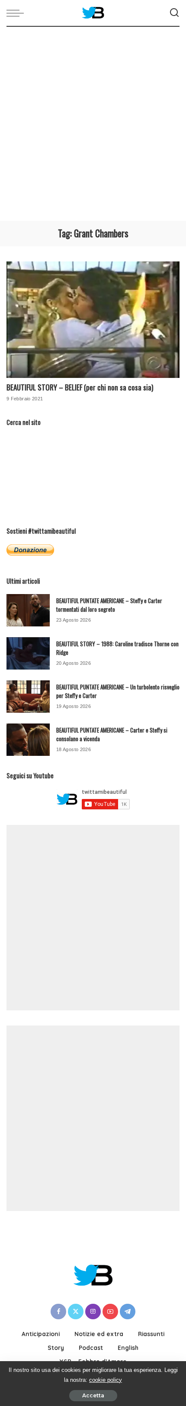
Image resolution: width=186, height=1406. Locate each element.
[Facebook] (58, 1311)
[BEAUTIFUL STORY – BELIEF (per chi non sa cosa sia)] (93, 319)
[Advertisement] (93, 124)
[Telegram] (127, 1311)
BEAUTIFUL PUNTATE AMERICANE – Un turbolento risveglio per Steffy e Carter (118, 691)
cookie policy (105, 1380)
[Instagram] (93, 1311)
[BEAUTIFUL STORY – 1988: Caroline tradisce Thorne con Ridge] (28, 653)
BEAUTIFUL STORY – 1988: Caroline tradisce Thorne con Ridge (117, 648)
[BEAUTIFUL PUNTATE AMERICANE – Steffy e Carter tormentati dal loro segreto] (28, 610)
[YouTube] (110, 1311)
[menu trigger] (17, 13)
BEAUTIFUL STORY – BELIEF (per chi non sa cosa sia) (79, 387)
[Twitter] (75, 1311)
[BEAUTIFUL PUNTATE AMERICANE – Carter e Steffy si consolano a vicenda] (28, 739)
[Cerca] (174, 13)
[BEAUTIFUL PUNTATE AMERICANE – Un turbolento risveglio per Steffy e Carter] (28, 696)
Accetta (93, 1395)
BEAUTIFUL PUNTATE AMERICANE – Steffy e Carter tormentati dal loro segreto (109, 604)
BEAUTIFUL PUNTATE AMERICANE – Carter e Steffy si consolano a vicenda (111, 734)
